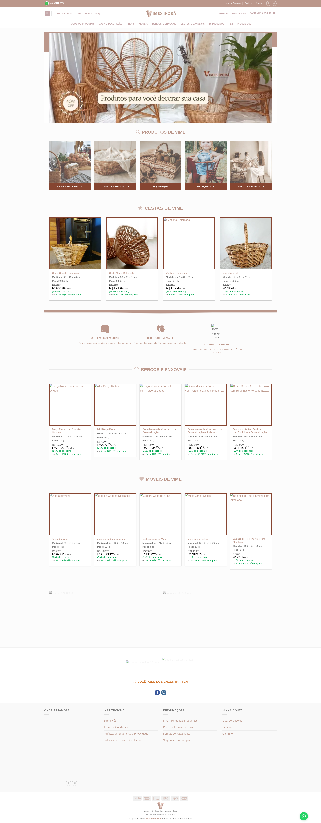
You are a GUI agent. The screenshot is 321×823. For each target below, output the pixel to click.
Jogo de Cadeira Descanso (111, 539)
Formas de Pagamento (176, 733)
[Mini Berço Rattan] (115, 404)
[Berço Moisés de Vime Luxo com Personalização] (160, 404)
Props (131, 24)
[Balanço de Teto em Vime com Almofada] (250, 514)
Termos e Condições (116, 727)
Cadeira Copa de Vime (154, 539)
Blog (88, 13)
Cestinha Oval (230, 273)
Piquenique (244, 24)
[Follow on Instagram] (274, 3)
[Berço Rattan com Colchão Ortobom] (70, 404)
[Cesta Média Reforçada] (132, 243)
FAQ (97, 13)
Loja (78, 13)
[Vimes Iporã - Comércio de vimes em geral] (160, 13)
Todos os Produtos (82, 24)
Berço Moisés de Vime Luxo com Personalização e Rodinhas (205, 431)
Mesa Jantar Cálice (198, 539)
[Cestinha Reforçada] (189, 243)
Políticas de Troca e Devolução (122, 740)
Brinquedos (216, 24)
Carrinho (260, 3)
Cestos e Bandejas (193, 24)
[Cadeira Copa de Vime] (160, 514)
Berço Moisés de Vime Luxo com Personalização (159, 431)
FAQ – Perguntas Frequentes (180, 720)
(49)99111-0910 (57, 3)
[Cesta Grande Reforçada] (75, 243)
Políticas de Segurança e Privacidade (126, 733)
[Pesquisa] (47, 13)
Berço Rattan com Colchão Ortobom (66, 431)
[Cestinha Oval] (245, 243)
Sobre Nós (110, 720)
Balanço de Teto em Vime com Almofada (249, 540)
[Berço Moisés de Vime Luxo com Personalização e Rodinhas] (205, 404)
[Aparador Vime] (70, 514)
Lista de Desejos (233, 3)
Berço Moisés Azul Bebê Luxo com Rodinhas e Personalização (250, 431)
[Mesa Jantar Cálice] (205, 514)
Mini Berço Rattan (106, 429)
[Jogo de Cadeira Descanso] (115, 514)
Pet (231, 24)
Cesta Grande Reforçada (65, 273)
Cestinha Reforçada (176, 273)
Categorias (62, 13)
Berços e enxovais (164, 24)
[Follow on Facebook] (268, 3)
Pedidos (248, 3)
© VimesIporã (154, 818)
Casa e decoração (110, 24)
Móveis (143, 24)
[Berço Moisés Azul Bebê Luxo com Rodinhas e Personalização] (250, 404)
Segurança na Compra (176, 740)
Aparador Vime (60, 539)
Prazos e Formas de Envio (178, 727)
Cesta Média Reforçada (121, 273)
